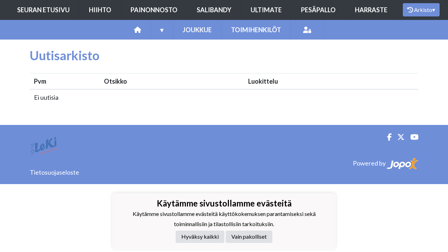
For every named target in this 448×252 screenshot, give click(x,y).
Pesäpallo (318, 10)
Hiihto (100, 10)
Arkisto (424, 9)
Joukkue (197, 30)
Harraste (371, 10)
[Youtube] (411, 137)
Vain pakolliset (249, 236)
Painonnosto (154, 10)
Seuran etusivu (43, 10)
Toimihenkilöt (256, 30)
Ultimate (266, 10)
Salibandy (214, 10)
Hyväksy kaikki (200, 236)
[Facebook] (387, 137)
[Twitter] (398, 137)
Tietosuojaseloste (54, 172)
